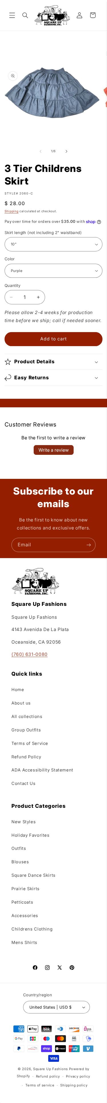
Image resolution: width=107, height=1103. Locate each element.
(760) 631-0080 (29, 654)
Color (10, 259)
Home (17, 689)
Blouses (20, 861)
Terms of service (39, 1085)
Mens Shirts (24, 942)
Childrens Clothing (32, 929)
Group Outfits (26, 730)
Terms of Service (29, 743)
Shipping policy (73, 1085)
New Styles (23, 821)
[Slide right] (66, 151)
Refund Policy (26, 756)
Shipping (12, 211)
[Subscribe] (88, 545)
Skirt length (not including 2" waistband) (43, 232)
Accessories (24, 915)
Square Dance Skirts (33, 875)
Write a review (54, 450)
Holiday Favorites (30, 835)
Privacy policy (78, 1076)
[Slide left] (40, 151)
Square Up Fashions (50, 1069)
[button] (12, 15)
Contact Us (23, 783)
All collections (26, 716)
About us (21, 703)
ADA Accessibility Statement (42, 770)
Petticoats (22, 902)
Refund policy (48, 1076)
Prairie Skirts (25, 888)
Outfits (18, 848)
